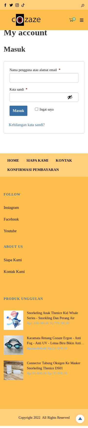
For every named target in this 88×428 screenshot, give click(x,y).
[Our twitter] (11, 5)
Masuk (18, 111)
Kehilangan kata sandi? (27, 125)
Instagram (11, 207)
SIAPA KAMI (37, 160)
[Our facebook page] (5, 5)
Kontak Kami (14, 272)
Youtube (10, 231)
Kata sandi (23, 89)
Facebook (11, 219)
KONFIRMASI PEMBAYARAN (33, 170)
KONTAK (64, 160)
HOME (13, 160)
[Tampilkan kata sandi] (70, 97)
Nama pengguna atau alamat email (39, 70)
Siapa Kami (13, 260)
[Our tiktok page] (23, 5)
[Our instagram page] (17, 5)
